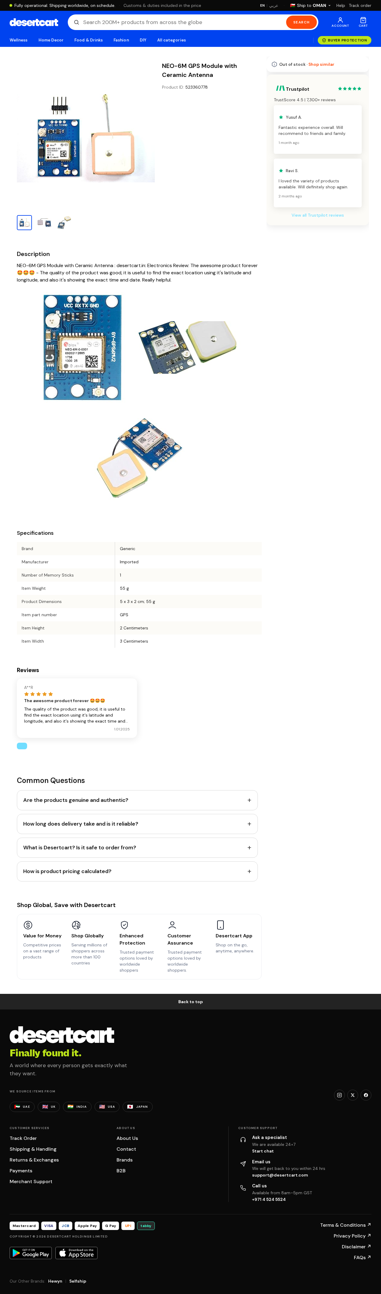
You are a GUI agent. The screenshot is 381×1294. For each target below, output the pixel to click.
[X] (352, 1095)
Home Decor (51, 40)
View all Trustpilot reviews (318, 380)
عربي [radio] (273, 5)
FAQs (362, 1257)
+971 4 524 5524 (269, 1199)
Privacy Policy (352, 1236)
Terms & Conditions (345, 1225)
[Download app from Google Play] (31, 1253)
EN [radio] (262, 5)
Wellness (19, 40)
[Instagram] (339, 1095)
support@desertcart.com (280, 1175)
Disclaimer (356, 1247)
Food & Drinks (88, 40)
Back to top (190, 1001)
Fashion (121, 40)
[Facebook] (366, 1095)
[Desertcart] (34, 22)
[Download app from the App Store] (76, 1253)
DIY (143, 40)
